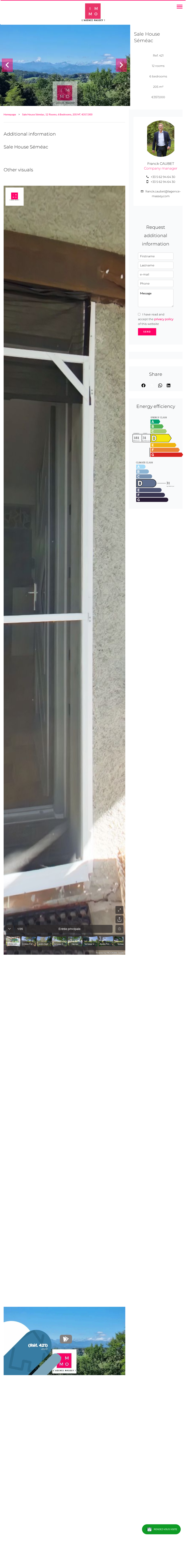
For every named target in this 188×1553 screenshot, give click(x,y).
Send (147, 332)
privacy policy (163, 319)
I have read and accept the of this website (155, 319)
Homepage (10, 114)
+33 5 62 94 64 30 (163, 177)
